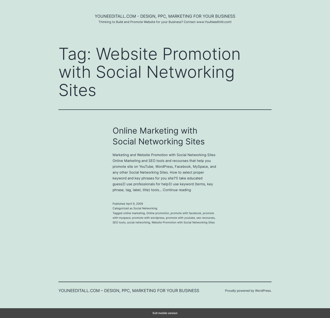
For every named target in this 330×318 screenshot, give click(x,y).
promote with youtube (180, 217)
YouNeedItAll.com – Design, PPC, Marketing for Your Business (128, 290)
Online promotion (157, 213)
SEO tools (119, 222)
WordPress (263, 290)
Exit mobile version (165, 313)
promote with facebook (185, 213)
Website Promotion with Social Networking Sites (183, 222)
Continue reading (177, 190)
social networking (138, 222)
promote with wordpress (148, 217)
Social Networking (145, 208)
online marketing (134, 213)
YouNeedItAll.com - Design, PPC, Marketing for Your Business (165, 16)
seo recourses (205, 217)
